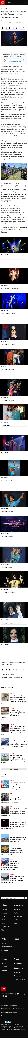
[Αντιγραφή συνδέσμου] (23, 28)
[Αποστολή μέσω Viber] (13, 28)
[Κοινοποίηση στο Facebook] (2, 28)
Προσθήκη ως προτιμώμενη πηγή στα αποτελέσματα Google (15, 60)
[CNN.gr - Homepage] (2, 2)
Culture (3, 943)
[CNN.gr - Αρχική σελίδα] (3, 989)
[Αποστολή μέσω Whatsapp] (16, 28)
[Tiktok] (25, 994)
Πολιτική (4, 916)
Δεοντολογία (13, 1005)
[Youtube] (6, 996)
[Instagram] (3, 996)
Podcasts (18, 963)
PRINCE (12, 674)
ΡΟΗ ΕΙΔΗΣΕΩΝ (7, 688)
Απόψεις (4, 967)
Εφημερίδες (19, 968)
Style (3, 939)
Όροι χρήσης (4, 1005)
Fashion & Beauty (7, 947)
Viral (2, 930)
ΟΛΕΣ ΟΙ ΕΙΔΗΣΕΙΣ (14, 769)
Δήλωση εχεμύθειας (18, 1008)
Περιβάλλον (5, 927)
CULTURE (4, 8)
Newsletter (17, 976)
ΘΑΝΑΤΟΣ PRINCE (7, 677)
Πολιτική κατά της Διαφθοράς (9, 1012)
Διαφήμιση (12, 1016)
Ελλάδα (4, 909)
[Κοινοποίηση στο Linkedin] (20, 28)
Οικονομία (18, 905)
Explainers (4, 970)
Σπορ (3, 920)
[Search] (24, 898)
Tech (3, 923)
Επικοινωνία (4, 1016)
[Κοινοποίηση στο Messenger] (9, 28)
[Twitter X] (21, 994)
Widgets (17, 973)
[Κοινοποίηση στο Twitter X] (6, 28)
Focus (4, 959)
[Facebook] (18, 994)
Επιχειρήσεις (18, 916)
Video (16, 959)
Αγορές (16, 920)
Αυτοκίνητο (5, 950)
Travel (17, 939)
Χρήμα (16, 913)
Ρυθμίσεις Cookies (6, 1008)
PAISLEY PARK (18, 677)
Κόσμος (4, 913)
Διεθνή (16, 923)
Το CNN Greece (19, 979)
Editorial (4, 963)
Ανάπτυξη (17, 909)
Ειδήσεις (9, 2)
